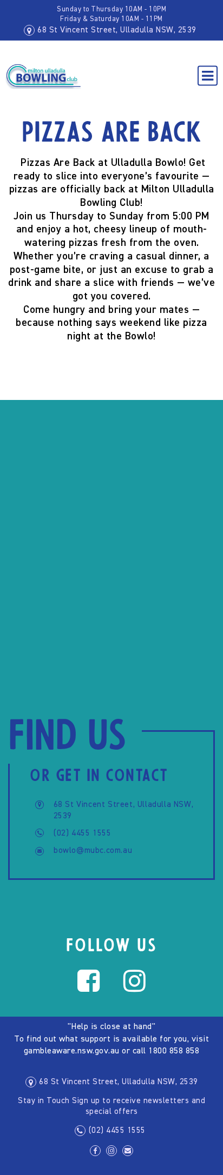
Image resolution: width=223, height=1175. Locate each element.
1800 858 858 (173, 1051)
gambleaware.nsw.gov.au (72, 1051)
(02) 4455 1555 (82, 833)
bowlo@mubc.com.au (93, 850)
